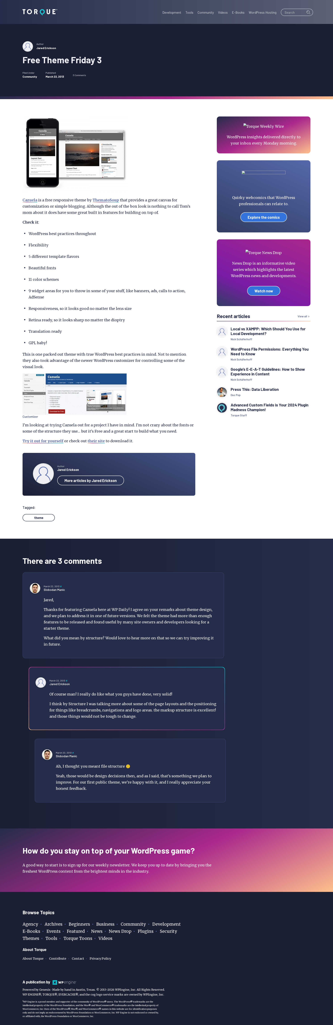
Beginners (79, 924)
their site (96, 441)
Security (168, 931)
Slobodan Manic (54, 590)
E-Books (31, 931)
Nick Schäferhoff (241, 339)
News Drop (120, 931)
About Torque (33, 959)
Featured (76, 931)
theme (38, 518)
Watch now (263, 291)
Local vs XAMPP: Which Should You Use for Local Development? (268, 331)
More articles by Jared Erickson (91, 480)
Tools (51, 938)
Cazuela (30, 200)
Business (105, 924)
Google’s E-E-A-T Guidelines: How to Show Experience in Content (268, 371)
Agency (30, 924)
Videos (105, 938)
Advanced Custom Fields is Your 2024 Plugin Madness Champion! (269, 407)
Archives (53, 924)
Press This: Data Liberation (255, 389)
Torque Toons (77, 938)
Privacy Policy (100, 959)
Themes (31, 938)
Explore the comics (264, 217)
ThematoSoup (106, 200)
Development (166, 924)
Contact (78, 959)
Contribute (57, 959)
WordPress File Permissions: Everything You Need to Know (270, 351)
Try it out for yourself (43, 441)
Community (30, 76)
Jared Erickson (46, 48)
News (97, 931)
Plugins (145, 931)
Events (53, 931)
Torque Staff (239, 415)
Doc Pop (236, 395)
